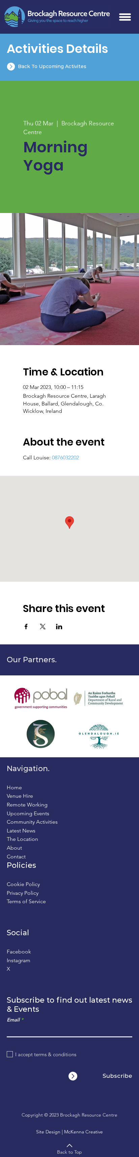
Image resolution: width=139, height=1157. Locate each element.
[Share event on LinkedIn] (59, 626)
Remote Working (27, 804)
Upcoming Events (28, 813)
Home (14, 787)
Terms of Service (26, 901)
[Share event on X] (42, 626)
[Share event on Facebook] (26, 626)
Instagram (18, 960)
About (14, 848)
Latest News (21, 830)
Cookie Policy (23, 884)
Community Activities (32, 822)
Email (13, 1019)
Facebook (19, 951)
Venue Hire (20, 796)
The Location (22, 839)
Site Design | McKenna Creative (69, 1132)
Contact (16, 856)
